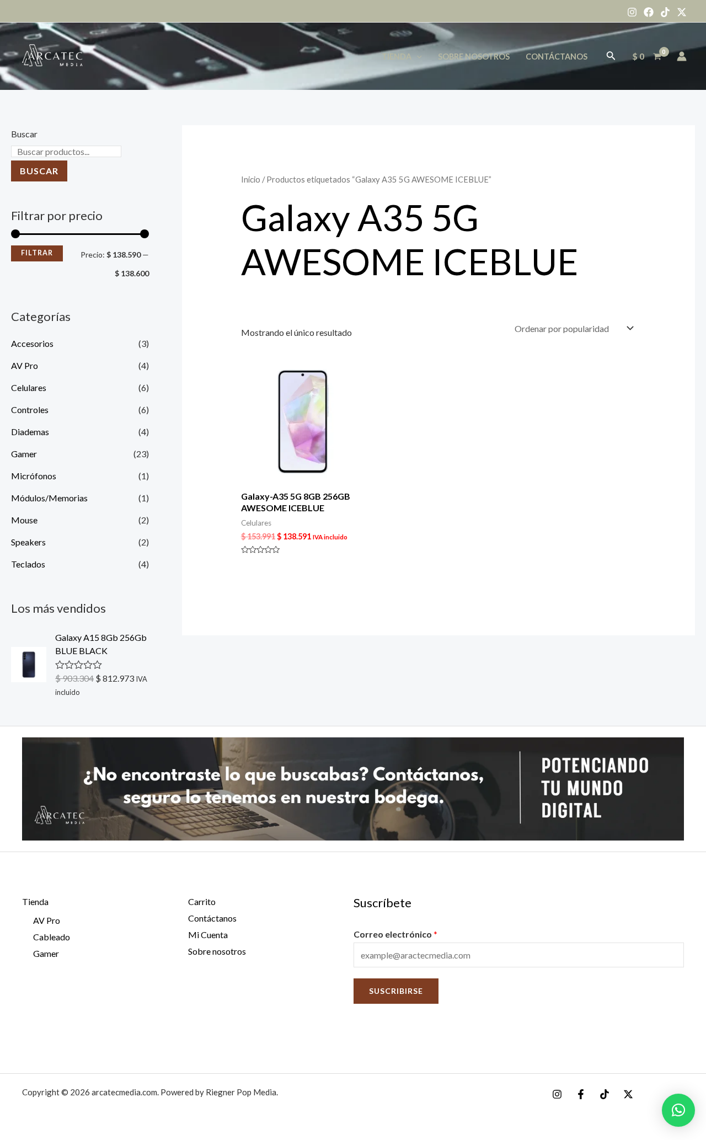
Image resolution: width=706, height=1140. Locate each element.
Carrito (202, 901)
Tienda (396, 56)
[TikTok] (665, 12)
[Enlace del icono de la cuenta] (682, 56)
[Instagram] (632, 12)
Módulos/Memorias (49, 498)
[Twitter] (682, 12)
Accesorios (32, 343)
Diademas (30, 431)
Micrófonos (33, 475)
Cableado (51, 937)
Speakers (28, 542)
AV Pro (24, 365)
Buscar (24, 134)
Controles (30, 409)
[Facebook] (649, 12)
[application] (416, 56)
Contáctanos (556, 56)
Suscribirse (396, 991)
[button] (678, 1110)
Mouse (24, 520)
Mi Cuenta (208, 934)
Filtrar (37, 253)
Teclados (28, 564)
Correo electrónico (395, 934)
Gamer (24, 453)
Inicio (250, 179)
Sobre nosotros (474, 56)
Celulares (28, 387)
